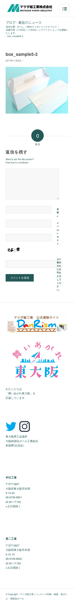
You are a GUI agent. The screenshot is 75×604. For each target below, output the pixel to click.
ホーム (20, 26)
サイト (58, 240)
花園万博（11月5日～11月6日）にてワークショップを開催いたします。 (37, 31)
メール (58, 228)
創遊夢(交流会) (15, 445)
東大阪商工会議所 (16, 436)
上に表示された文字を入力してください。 (59, 274)
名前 (58, 212)
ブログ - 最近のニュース (24, 22)
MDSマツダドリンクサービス (42, 26)
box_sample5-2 (22, 54)
